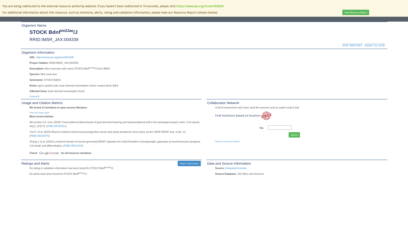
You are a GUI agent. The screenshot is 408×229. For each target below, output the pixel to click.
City (261, 128)
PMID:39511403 (73, 145)
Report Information (189, 163)
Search (294, 135)
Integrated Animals (235, 168)
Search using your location (227, 141)
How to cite (375, 45)
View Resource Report (355, 12)
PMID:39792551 (56, 126)
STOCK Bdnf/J (53, 32)
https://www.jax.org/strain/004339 (199, 6)
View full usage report (39, 112)
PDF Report (352, 45)
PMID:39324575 (39, 136)
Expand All (34, 96)
